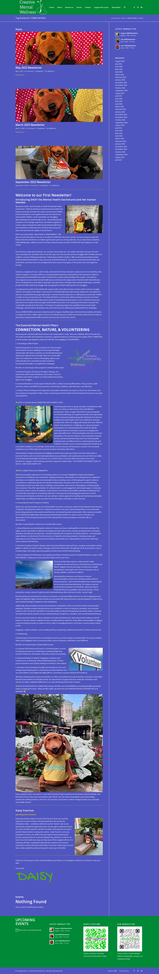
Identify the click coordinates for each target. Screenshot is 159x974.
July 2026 (118, 64)
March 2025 (119, 106)
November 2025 (121, 85)
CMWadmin (51, 71)
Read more (20, 75)
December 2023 (121, 146)
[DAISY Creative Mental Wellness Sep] (59, 162)
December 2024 (121, 114)
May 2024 (118, 133)
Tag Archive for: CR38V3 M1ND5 (31, 18)
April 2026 (118, 72)
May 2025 (118, 101)
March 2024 (119, 138)
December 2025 (121, 82)
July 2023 (118, 160)
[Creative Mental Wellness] (31, 7)
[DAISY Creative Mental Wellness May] (59, 48)
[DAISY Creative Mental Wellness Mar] (59, 105)
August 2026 (119, 61)
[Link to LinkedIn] (141, 7)
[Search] (124, 7)
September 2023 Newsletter (33, 182)
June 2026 (118, 66)
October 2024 (120, 120)
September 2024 (121, 122)
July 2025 (118, 96)
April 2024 (118, 136)
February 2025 (120, 109)
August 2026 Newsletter (129, 33)
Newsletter (39, 71)
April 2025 (118, 104)
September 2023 (121, 154)
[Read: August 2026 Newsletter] (117, 34)
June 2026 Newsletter (128, 45)
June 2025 (118, 98)
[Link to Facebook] (134, 7)
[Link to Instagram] (138, 7)
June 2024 (118, 130)
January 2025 (120, 112)
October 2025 (120, 88)
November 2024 (121, 117)
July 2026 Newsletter (128, 39)
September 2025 (121, 90)
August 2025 (119, 93)
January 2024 (120, 144)
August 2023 (119, 157)
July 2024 (118, 128)
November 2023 (121, 149)
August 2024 (119, 125)
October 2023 (120, 152)
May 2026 (118, 69)
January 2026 (120, 80)
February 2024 (120, 141)
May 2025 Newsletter (29, 67)
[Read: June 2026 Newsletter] (117, 47)
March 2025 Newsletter (30, 125)
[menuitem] (52, 7)
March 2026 (119, 74)
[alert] (29, 930)
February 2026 (120, 77)
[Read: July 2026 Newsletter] (117, 41)
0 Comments (29, 71)
